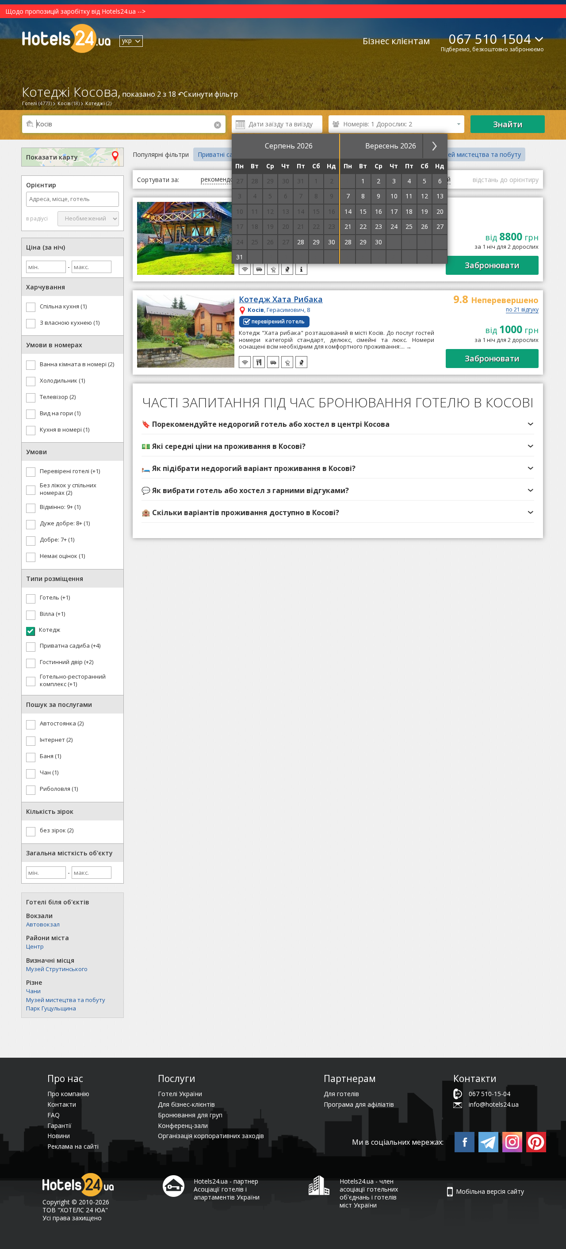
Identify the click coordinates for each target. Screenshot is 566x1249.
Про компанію (68, 1094)
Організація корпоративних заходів (211, 1135)
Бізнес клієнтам (396, 41)
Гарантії (59, 1125)
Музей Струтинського (57, 969)
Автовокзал (43, 924)
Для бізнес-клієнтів (186, 1104)
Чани (33, 991)
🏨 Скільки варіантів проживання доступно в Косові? (240, 512)
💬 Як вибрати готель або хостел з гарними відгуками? (245, 490)
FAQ (53, 1115)
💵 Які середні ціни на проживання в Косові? (224, 446)
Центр (35, 946)
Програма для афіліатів (359, 1104)
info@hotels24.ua (494, 1104)
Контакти (61, 1104)
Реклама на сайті (73, 1146)
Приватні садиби (223, 154)
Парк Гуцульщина (51, 1008)
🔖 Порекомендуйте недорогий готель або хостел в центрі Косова (266, 424)
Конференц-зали (183, 1125)
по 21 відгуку (522, 310)
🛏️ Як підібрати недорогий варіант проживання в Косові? (249, 468)
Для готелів (341, 1094)
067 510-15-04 (489, 1094)
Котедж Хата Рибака (281, 299)
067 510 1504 (490, 38)
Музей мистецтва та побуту (65, 1000)
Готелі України (180, 1094)
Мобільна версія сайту (490, 1191)
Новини (58, 1135)
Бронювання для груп (190, 1115)
